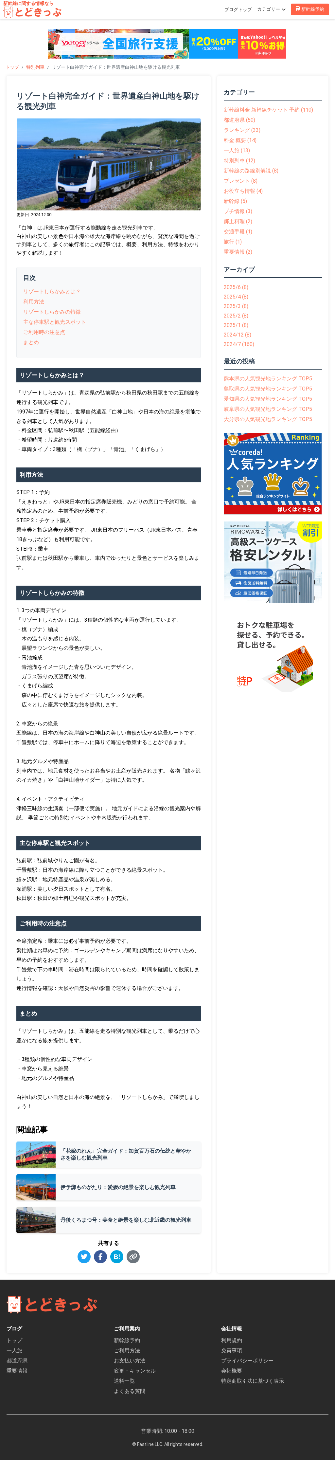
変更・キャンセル (135, 1371)
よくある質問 (129, 1391)
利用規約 (231, 1340)
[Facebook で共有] (100, 1256)
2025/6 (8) (236, 287)
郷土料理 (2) (238, 221)
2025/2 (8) (236, 316)
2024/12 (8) (237, 335)
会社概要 (231, 1371)
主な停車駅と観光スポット (54, 322)
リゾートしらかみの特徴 (52, 312)
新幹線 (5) (235, 201)
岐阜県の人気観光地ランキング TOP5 (268, 409)
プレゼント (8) (240, 181)
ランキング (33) (242, 130)
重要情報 (17, 1371)
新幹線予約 (127, 1340)
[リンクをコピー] (133, 1256)
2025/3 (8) (236, 306)
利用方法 (33, 302)
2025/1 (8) (236, 325)
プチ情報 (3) (238, 211)
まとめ (31, 342)
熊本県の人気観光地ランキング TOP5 (268, 378)
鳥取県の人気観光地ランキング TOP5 (268, 389)
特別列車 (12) (239, 160)
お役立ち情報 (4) (243, 191)
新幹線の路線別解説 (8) (251, 171)
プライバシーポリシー (247, 1361)
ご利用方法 (127, 1350)
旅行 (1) (233, 242)
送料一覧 (124, 1381)
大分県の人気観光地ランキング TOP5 (268, 419)
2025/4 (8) (236, 297)
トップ (12, 67)
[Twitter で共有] (84, 1256)
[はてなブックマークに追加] (116, 1256)
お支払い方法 (129, 1361)
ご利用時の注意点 (44, 332)
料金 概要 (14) (240, 140)
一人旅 (14, 1350)
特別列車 (35, 67)
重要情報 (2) (238, 252)
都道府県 (17, 1361)
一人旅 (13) (237, 150)
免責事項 (231, 1350)
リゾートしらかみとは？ (52, 291)
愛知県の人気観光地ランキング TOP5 (268, 399)
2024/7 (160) (239, 344)
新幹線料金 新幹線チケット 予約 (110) (268, 110)
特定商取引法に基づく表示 (252, 1381)
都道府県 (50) (239, 120)
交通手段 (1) (238, 231)
